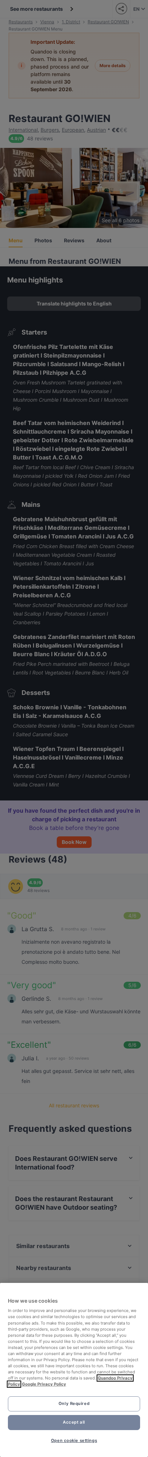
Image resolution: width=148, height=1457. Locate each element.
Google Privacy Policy (44, 1384)
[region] (74, 1370)
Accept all (74, 1422)
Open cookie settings (74, 1440)
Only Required (74, 1403)
